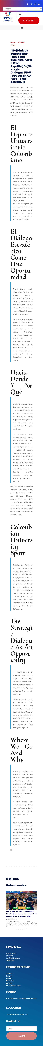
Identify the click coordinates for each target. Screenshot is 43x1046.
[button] (21, 28)
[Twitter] (35, 4)
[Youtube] (38, 4)
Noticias (12, 42)
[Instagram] (31, 4)
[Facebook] (27, 4)
